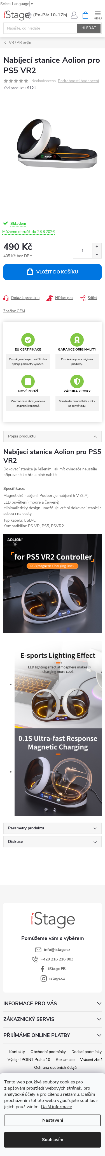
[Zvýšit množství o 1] (96, 247)
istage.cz (57, 978)
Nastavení (52, 1120)
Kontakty (17, 1051)
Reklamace (65, 1059)
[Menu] (97, 14)
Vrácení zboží (91, 1059)
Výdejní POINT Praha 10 (29, 1059)
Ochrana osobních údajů (55, 1067)
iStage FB (57, 968)
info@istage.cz (57, 949)
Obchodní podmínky (48, 1051)
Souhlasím (52, 1140)
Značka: (14, 311)
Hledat (88, 28)
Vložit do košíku (57, 272)
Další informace (56, 1107)
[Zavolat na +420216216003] (46, 15)
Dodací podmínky (86, 1051)
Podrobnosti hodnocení (78, 81)
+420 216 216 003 (57, 959)
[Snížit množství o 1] (96, 254)
